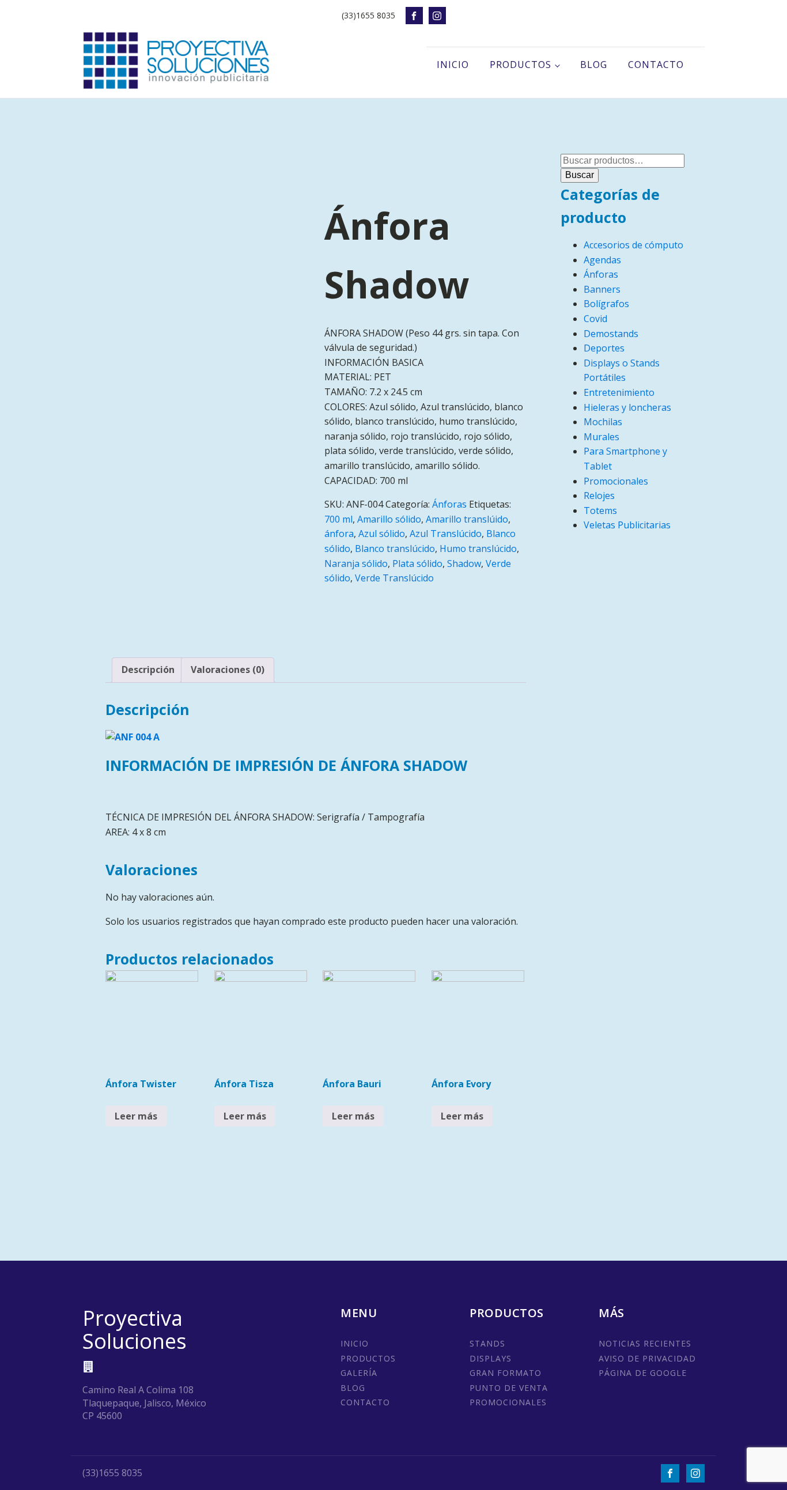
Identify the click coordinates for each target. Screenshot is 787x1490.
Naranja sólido (356, 563)
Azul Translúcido (446, 533)
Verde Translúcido (394, 578)
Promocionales (616, 481)
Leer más (136, 1116)
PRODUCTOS (368, 1358)
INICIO (354, 1343)
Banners (602, 289)
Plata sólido (417, 563)
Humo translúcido (478, 548)
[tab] (148, 670)
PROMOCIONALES (508, 1402)
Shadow (464, 563)
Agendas (602, 260)
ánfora (339, 533)
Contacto (656, 64)
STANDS (487, 1343)
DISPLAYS (491, 1358)
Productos (520, 64)
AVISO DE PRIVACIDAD (647, 1358)
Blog (593, 64)
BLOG (352, 1387)
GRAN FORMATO (506, 1372)
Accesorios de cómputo (633, 245)
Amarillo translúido (467, 519)
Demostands (611, 333)
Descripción (148, 669)
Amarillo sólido (389, 519)
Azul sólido (381, 533)
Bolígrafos (606, 303)
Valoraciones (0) (227, 669)
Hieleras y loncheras (627, 407)
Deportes (604, 348)
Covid (595, 318)
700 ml (338, 519)
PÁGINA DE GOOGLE (643, 1372)
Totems (600, 510)
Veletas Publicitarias (627, 525)
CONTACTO (365, 1402)
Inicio (453, 64)
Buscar (579, 175)
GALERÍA (358, 1372)
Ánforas (449, 504)
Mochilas (603, 421)
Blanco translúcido (395, 548)
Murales (601, 436)
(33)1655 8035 (368, 15)
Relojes (599, 495)
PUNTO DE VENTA (509, 1387)
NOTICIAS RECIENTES (645, 1343)
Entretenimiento (619, 392)
